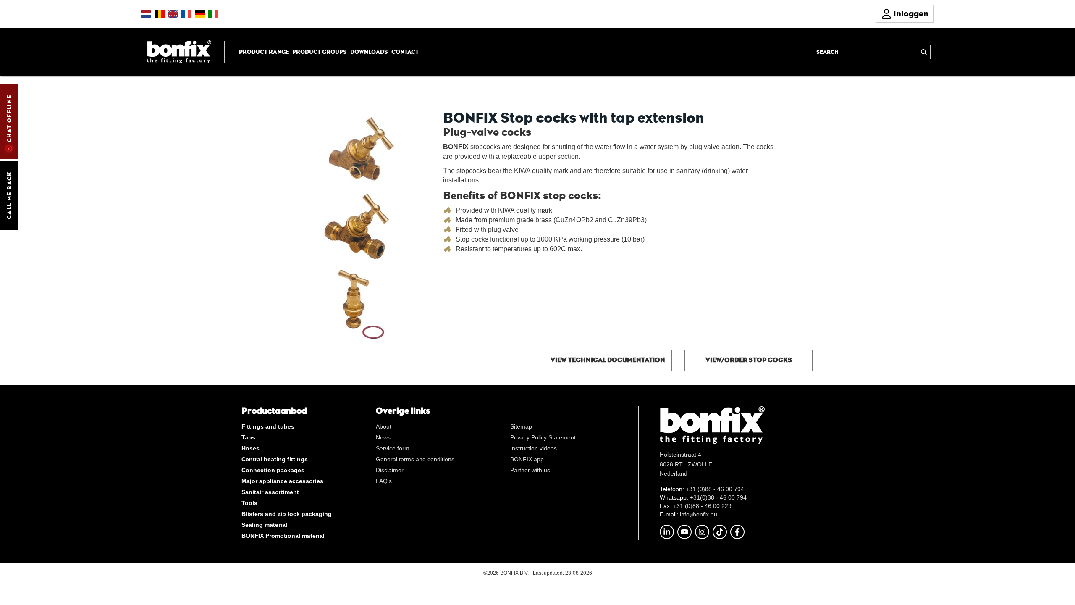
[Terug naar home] (179, 51)
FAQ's (384, 481)
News (383, 437)
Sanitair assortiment (270, 492)
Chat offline (9, 118)
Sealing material (264, 524)
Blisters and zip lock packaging (286, 513)
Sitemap (521, 426)
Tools (249, 503)
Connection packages (272, 470)
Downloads (369, 51)
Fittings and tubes (267, 426)
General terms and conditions (415, 459)
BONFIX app (527, 459)
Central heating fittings (274, 459)
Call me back (9, 195)
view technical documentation (608, 360)
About (383, 426)
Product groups (319, 51)
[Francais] (186, 14)
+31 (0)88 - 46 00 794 (715, 489)
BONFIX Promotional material (283, 535)
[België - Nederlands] (160, 14)
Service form (392, 448)
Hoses (250, 448)
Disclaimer (390, 470)
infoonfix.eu (698, 514)
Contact (405, 51)
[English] (173, 14)
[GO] (924, 52)
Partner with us (530, 470)
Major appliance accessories (282, 481)
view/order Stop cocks (748, 360)
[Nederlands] (146, 14)
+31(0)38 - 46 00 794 (718, 497)
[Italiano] (213, 14)
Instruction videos (533, 448)
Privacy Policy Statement (543, 437)
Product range (264, 51)
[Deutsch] (200, 14)
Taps (248, 437)
